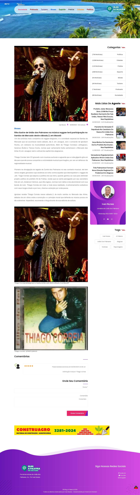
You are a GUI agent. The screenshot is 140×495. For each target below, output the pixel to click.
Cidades (107, 60)
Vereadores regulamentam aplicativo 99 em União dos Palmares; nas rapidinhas (102, 157)
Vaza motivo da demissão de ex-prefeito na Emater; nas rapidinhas (102, 144)
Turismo (107, 83)
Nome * (85, 387)
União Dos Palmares (104, 241)
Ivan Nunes (62, 125)
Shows (107, 78)
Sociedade (107, 95)
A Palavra (119, 236)
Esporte (107, 72)
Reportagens (118, 247)
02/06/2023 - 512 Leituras (77, 125)
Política (107, 54)
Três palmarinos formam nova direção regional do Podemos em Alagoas (102, 170)
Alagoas (120, 241)
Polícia (107, 66)
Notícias (105, 247)
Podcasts (107, 89)
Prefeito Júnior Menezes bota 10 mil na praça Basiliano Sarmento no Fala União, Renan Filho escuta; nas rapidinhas (102, 114)
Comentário (84, 395)
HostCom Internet (91, 492)
